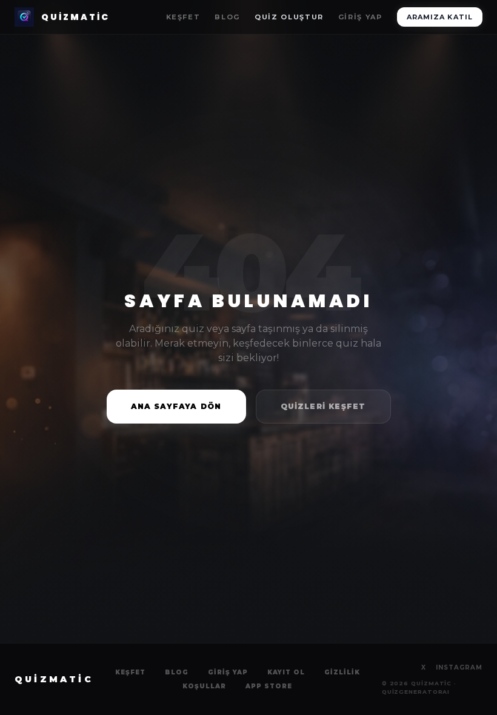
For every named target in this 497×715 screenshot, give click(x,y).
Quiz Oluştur (289, 17)
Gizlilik (342, 672)
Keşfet (183, 17)
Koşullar (204, 686)
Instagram (459, 667)
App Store (268, 686)
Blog (227, 17)
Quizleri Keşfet (323, 406)
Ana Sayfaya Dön (176, 406)
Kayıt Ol (286, 672)
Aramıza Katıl (440, 17)
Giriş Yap (360, 17)
